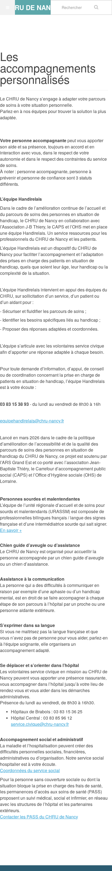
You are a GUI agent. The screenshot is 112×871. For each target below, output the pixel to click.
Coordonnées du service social (30, 770)
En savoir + (11, 530)
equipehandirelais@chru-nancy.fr (32, 421)
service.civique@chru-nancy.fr (40, 724)
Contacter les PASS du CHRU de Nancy (39, 817)
